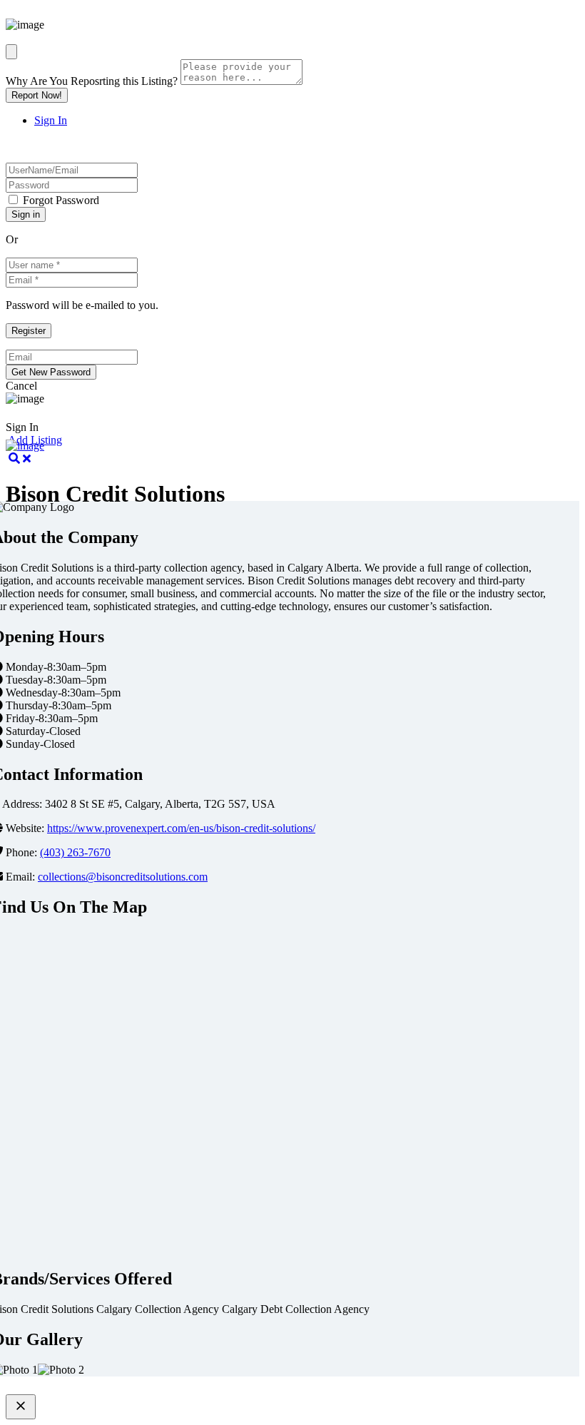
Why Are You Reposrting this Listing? (92, 81)
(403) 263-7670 (75, 852)
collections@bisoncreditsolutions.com (123, 877)
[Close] (11, 51)
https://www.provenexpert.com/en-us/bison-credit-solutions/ (181, 828)
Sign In (50, 120)
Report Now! (36, 95)
